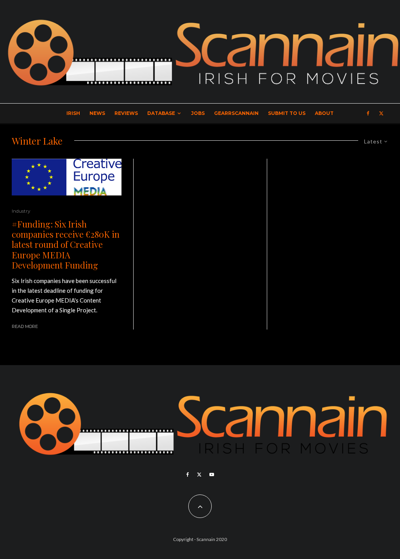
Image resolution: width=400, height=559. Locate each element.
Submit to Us (286, 113)
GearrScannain (236, 113)
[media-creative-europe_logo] (66, 177)
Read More (25, 326)
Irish (73, 113)
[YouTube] (211, 474)
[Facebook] (368, 113)
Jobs (198, 113)
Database (161, 113)
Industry (21, 211)
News (97, 113)
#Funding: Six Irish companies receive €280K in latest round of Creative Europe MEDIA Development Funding (66, 245)
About (324, 113)
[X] (381, 113)
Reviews (126, 113)
